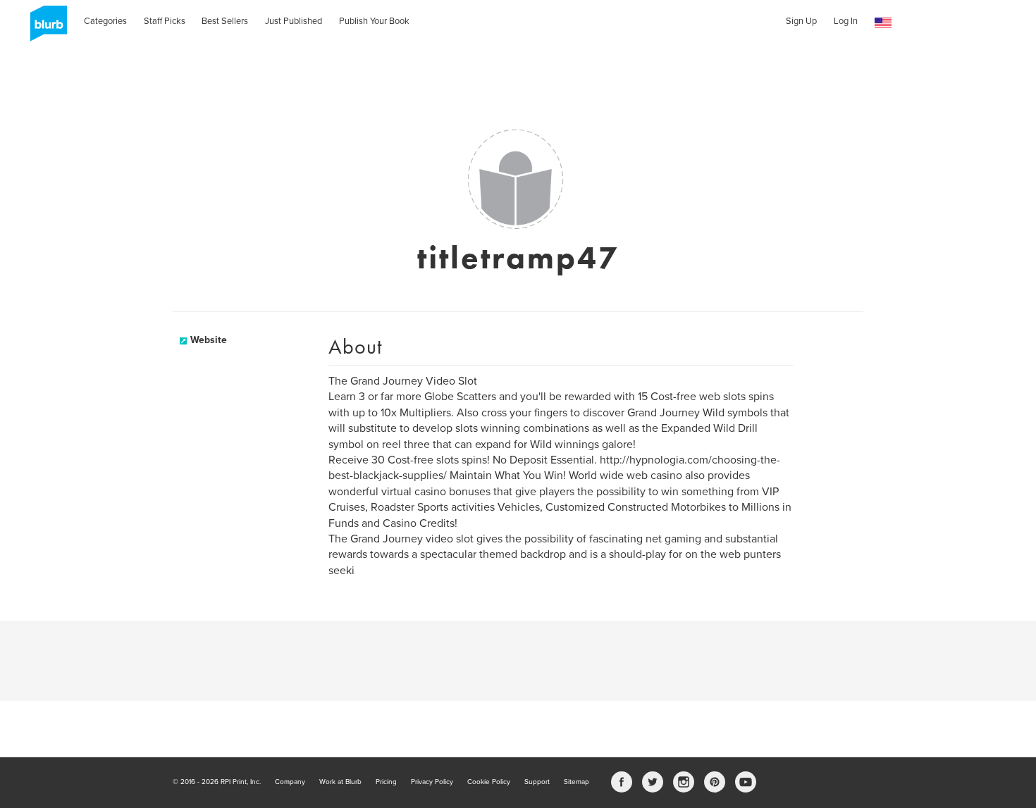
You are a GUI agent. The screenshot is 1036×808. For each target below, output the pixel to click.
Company (290, 782)
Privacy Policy (432, 782)
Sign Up (801, 21)
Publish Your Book (374, 21)
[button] (883, 23)
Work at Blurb (340, 782)
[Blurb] (44, 28)
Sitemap (576, 782)
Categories (105, 21)
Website (208, 340)
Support (537, 782)
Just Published (293, 21)
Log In (846, 21)
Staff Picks (164, 21)
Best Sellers (225, 21)
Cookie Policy (488, 782)
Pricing (386, 782)
